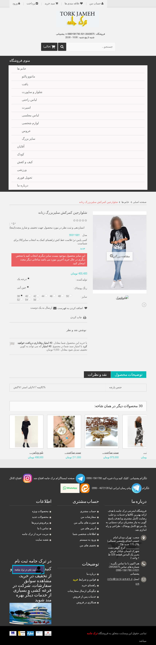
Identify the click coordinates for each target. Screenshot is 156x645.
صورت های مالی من (85, 523)
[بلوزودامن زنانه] (26, 432)
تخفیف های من (88, 545)
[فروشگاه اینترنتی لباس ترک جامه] (78, 19)
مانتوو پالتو (28, 76)
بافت (25, 84)
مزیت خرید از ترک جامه (35, 534)
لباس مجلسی (30, 115)
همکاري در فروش (86, 602)
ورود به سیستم (88, 540)
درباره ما (91, 574)
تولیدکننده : (81, 280)
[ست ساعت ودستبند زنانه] (102, 432)
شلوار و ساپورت (32, 92)
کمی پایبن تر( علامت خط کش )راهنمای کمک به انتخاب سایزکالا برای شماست (50, 242)
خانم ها (21, 69)
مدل (84, 235)
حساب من (95, 3)
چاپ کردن (76, 317)
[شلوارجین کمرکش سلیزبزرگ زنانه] (122, 302)
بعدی (144, 305)
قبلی (95, 305)
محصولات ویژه (40, 511)
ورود (15, 3)
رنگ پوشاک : (80, 288)
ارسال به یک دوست (41, 308)
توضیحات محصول (128, 374)
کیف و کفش (25, 162)
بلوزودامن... (36, 452)
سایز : (83, 297)
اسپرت (26, 108)
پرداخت (31, 3)
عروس (26, 131)
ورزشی (22, 170)
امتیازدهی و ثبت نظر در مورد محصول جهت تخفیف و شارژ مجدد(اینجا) (47, 228)
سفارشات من (88, 517)
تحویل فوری (24, 178)
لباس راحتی (29, 100)
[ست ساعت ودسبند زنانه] (64, 432)
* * (13, 224)
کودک (20, 154)
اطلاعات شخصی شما (84, 534)
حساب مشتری (88, 511)
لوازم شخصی (30, 123)
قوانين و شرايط (84, 580)
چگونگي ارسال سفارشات (82, 591)
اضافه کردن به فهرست (70, 308)
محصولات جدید (40, 517)
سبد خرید (50, 3)
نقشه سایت (42, 540)
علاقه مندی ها (72, 3)
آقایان (20, 146)
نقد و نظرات (97, 374)
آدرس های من (88, 528)
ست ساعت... (73, 452)
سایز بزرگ (28, 139)
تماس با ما (43, 528)
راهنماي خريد (89, 585)
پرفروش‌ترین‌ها (40, 523)
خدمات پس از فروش (84, 597)
